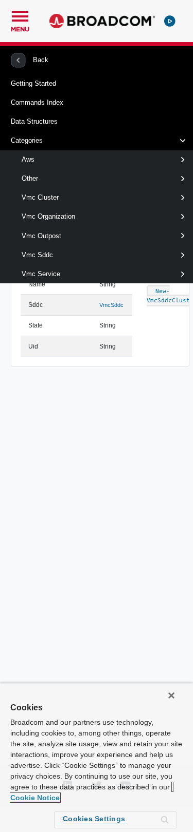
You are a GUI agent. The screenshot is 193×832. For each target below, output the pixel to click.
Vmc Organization (48, 216)
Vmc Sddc (37, 255)
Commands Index (37, 102)
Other (30, 178)
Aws (28, 159)
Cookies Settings (94, 819)
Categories (27, 140)
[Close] (171, 695)
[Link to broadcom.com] (102, 21)
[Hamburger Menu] (20, 15)
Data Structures (34, 121)
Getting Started (33, 83)
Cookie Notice (35, 798)
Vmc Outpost (41, 236)
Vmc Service (41, 274)
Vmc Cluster (40, 197)
